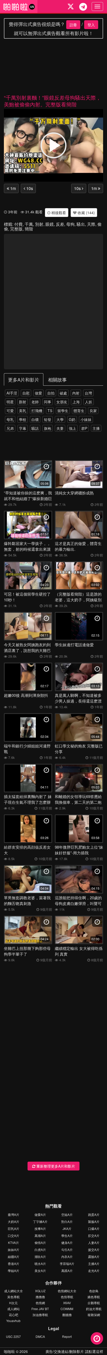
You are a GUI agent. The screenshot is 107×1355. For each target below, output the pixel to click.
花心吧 (13, 1314)
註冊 (73, 24)
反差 (60, 224)
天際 (91, 224)
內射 (75, 393)
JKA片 (67, 1228)
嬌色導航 (94, 1297)
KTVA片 (13, 1242)
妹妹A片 (13, 1249)
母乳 (10, 419)
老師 (35, 401)
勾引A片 (67, 1249)
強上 (72, 428)
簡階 (29, 229)
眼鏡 (49, 224)
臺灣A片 (13, 1214)
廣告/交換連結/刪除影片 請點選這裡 (74, 1351)
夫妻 (60, 428)
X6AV (67, 1302)
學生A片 (67, 1235)
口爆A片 (93, 1228)
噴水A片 (40, 1263)
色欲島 (93, 1291)
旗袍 (47, 428)
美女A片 (40, 1270)
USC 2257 (13, 1336)
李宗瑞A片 (67, 1263)
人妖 (88, 401)
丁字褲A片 (40, 1221)
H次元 (13, 1302)
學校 (22, 419)
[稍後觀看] (97, 1338)
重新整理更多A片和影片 (55, 1166)
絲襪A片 (13, 1256)
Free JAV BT (40, 1308)
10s (29, 188)
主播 (96, 428)
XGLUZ (40, 1291)
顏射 (22, 401)
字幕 (22, 428)
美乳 (22, 410)
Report (67, 1336)
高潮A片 (40, 1235)
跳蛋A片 (93, 1214)
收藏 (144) (86, 212)
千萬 (29, 224)
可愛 (10, 410)
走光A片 (93, 1270)
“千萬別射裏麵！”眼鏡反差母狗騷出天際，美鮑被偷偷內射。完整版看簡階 (52, 101)
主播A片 (93, 1263)
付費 (18, 224)
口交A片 (13, 1235)
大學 (60, 419)
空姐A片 (67, 1214)
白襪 (35, 419)
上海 (76, 401)
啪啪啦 (9, 1351)
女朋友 (61, 401)
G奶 (72, 419)
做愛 (38, 393)
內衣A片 (67, 1256)
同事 (47, 401)
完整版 (16, 229)
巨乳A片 (13, 1228)
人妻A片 (93, 1242)
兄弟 (10, 428)
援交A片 (93, 1249)
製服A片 (93, 1221)
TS (50, 410)
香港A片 (13, 1263)
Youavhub (13, 1320)
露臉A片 (93, 1256)
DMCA (40, 1336)
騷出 (81, 224)
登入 (91, 24)
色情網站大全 (67, 1291)
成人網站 (13, 1308)
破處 (63, 393)
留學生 (62, 410)
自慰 (26, 393)
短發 (47, 419)
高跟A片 (67, 1270)
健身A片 (67, 1242)
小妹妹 (86, 419)
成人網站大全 (13, 1291)
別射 (39, 224)
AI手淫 (11, 393)
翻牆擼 (67, 1314)
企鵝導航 (94, 1302)
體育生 (78, 410)
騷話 (35, 428)
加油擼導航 (40, 1314)
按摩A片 (40, 1228)
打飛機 (36, 410)
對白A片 (67, 1221)
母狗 (70, 224)
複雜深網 (94, 1314)
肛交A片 (93, 1235)
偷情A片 (40, 1242)
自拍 (51, 393)
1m (12, 188)
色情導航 (67, 1297)
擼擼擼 (40, 1297)
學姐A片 (13, 1270)
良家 (93, 410)
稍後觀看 (58, 212)
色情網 (40, 1302)
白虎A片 (40, 1249)
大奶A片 (13, 1221)
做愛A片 (40, 1214)
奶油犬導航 (94, 1308)
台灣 (88, 393)
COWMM (67, 1308)
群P (84, 428)
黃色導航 (13, 1297)
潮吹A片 (40, 1256)
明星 (10, 401)
